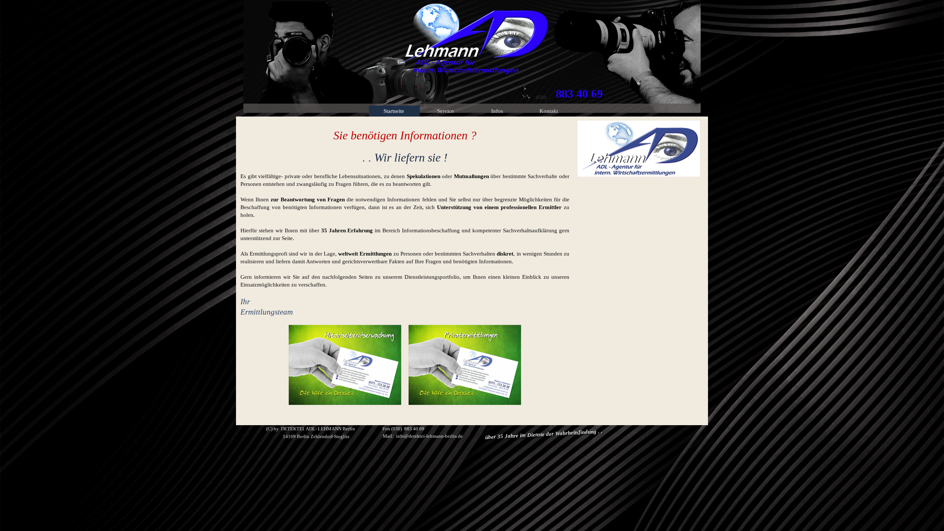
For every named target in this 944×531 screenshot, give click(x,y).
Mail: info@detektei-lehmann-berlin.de (423, 436)
